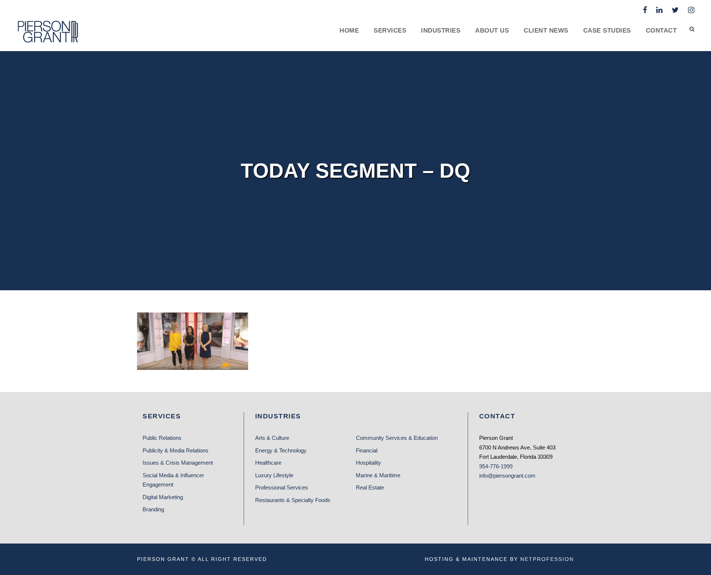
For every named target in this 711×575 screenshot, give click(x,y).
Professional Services (281, 487)
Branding (153, 509)
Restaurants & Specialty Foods (292, 500)
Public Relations (162, 438)
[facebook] (645, 10)
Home (349, 30)
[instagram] (691, 10)
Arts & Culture (272, 438)
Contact (661, 30)
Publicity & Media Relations (175, 450)
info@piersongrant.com (507, 475)
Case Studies (607, 30)
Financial (366, 450)
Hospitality (368, 462)
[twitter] (675, 10)
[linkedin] (659, 10)
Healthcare (268, 462)
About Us (492, 30)
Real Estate (370, 487)
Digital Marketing (163, 497)
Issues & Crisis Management (178, 462)
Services (390, 30)
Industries (440, 30)
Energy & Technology (281, 450)
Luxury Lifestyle (274, 475)
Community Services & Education (397, 438)
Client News (546, 30)
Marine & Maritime (378, 475)
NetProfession (547, 559)
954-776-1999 (496, 466)
